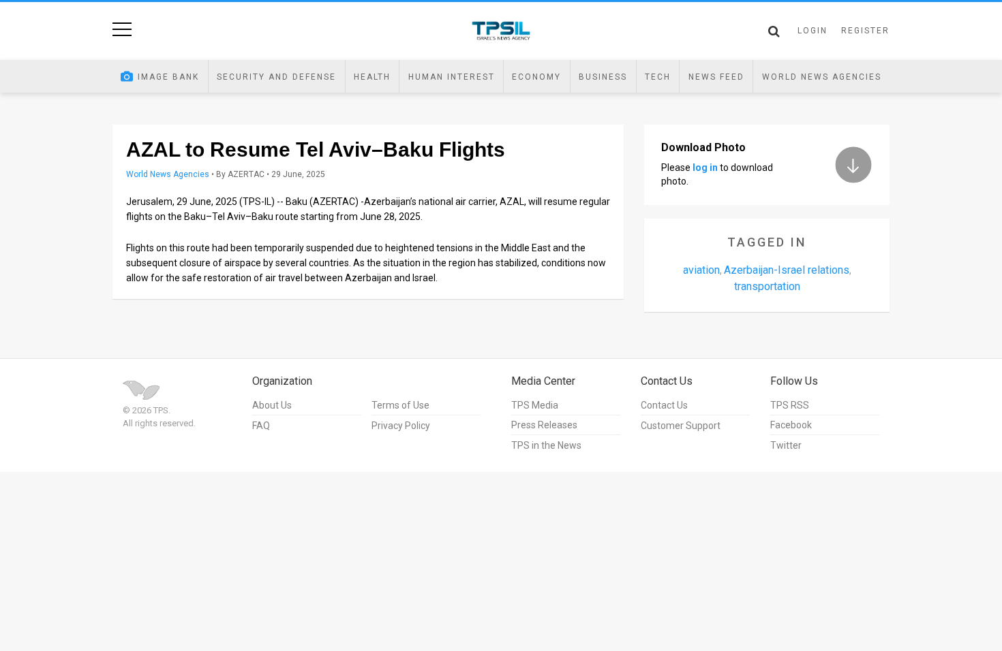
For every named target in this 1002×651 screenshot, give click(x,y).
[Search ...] (774, 31)
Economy (536, 77)
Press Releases (544, 424)
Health (372, 77)
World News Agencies (821, 77)
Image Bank (168, 77)
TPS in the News (546, 445)
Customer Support (680, 425)
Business (603, 77)
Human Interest (451, 77)
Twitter (786, 445)
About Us (272, 405)
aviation (701, 270)
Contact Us (664, 405)
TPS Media (534, 405)
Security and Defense (276, 77)
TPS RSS (789, 405)
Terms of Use (400, 405)
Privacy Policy (400, 425)
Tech (658, 77)
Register (865, 30)
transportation (767, 286)
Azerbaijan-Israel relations (786, 270)
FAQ (261, 425)
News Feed (716, 77)
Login (813, 30)
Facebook (791, 424)
